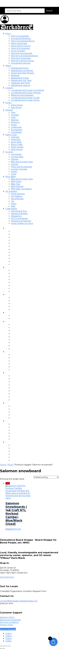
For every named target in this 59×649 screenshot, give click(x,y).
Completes (16, 154)
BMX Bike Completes (21, 189)
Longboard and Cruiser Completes (27, 90)
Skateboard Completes (22, 70)
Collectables (11, 208)
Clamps (14, 164)
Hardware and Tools (20, 83)
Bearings (15, 75)
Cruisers (9, 88)
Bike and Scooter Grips (22, 162)
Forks (13, 174)
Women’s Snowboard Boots (24, 56)
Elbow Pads (16, 144)
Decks (14, 171)
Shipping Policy (7, 617)
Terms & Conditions (9, 622)
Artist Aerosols (18, 194)
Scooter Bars (17, 157)
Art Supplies (11, 191)
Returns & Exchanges (10, 620)
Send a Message (8, 629)
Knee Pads (16, 142)
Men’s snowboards (20, 36)
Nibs (13, 206)
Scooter (9, 152)
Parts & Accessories (20, 48)
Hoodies (15, 115)
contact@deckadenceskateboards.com (19, 601)
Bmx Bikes (10, 176)
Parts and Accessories (21, 166)
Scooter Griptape (19, 169)
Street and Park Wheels (22, 73)
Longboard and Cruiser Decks (25, 100)
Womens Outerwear (21, 58)
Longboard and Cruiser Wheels (26, 92)
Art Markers (16, 196)
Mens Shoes (17, 105)
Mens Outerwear (19, 43)
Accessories (16, 129)
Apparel (9, 110)
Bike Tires (15, 184)
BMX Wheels (17, 186)
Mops (13, 203)
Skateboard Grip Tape (21, 80)
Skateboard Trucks (20, 78)
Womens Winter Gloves (22, 60)
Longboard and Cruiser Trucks (25, 97)
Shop (10, 464)
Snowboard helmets (20, 63)
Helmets (15, 137)
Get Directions (7, 577)
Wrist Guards (17, 147)
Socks (14, 125)
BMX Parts (16, 181)
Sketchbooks (17, 198)
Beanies (15, 120)
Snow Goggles (18, 51)
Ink (12, 201)
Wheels (14, 159)
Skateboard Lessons (20, 85)
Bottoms (15, 122)
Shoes (8, 102)
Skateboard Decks (20, 68)
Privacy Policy (6, 625)
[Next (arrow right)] (4, 648)
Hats (13, 117)
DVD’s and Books (19, 218)
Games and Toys (19, 211)
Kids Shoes (16, 107)
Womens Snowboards (21, 53)
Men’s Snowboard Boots (22, 41)
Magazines (16, 216)
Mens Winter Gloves (20, 46)
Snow (8, 33)
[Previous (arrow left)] (1, 648)
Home (3, 464)
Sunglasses (16, 132)
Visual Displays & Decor (22, 223)
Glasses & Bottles (19, 213)
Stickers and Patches (21, 221)
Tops (13, 112)
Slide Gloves (17, 149)
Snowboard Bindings (21, 38)
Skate (8, 65)
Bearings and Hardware (22, 95)
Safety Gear (11, 134)
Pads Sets (16, 139)
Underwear (16, 127)
